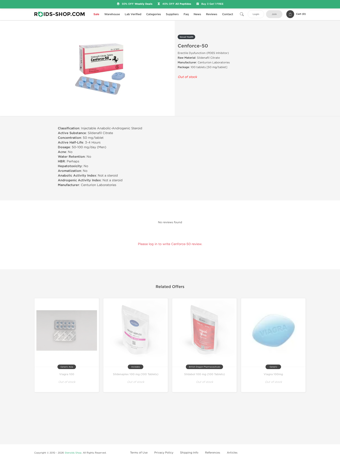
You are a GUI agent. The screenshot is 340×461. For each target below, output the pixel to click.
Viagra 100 (66, 374)
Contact (227, 14)
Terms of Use (139, 452)
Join (274, 14)
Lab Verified (133, 14)
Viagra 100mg (273, 374)
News (197, 14)
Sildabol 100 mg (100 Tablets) (204, 374)
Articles (232, 452)
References (212, 452)
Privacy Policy (163, 452)
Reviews (211, 14)
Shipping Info (189, 452)
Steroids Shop (73, 452)
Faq (186, 14)
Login (256, 14)
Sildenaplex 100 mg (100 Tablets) (135, 374)
